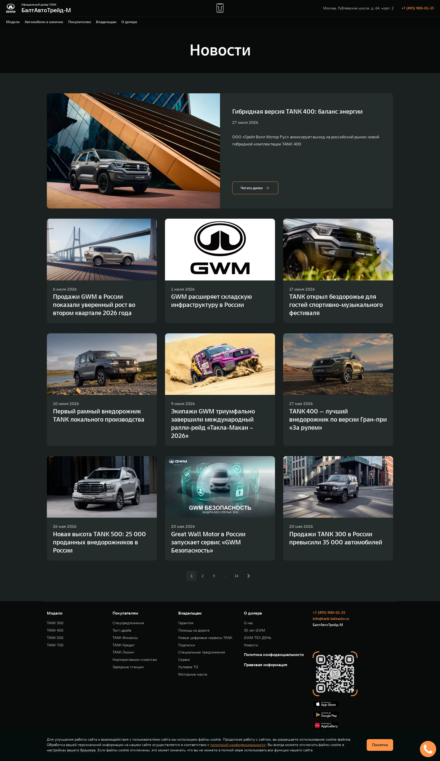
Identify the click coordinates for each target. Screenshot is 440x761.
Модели (13, 22)
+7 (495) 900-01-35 (417, 8)
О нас (248, 623)
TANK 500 (55, 638)
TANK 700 (55, 645)
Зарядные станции (128, 667)
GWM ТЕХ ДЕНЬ (257, 638)
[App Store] (353, 704)
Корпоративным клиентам (135, 660)
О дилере (129, 22)
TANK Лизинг (123, 652)
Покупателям (79, 22)
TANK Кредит (124, 645)
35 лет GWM (254, 630)
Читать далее (252, 188)
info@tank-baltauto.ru (331, 618)
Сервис (184, 660)
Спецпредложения (128, 623)
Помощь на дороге (194, 630)
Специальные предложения (201, 652)
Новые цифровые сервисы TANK (205, 638)
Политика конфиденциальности (274, 654)
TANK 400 (55, 630)
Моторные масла (192, 674)
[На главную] (10, 8)
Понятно (380, 744)
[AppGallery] (353, 725)
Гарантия (185, 623)
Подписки (186, 645)
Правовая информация (265, 664)
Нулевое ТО (188, 667)
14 (236, 576)
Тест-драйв (122, 630)
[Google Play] (353, 715)
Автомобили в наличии (44, 22)
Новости (251, 645)
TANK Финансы (125, 638)
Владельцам (106, 22)
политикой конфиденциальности (238, 744)
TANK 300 (55, 623)
